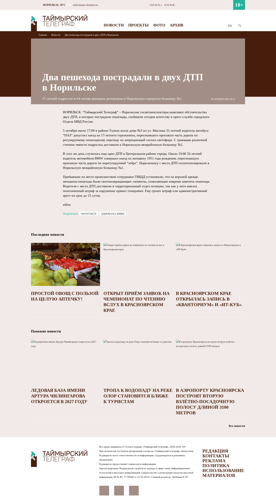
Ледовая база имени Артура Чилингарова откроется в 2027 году (59, 396)
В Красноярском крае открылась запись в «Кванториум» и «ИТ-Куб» (209, 299)
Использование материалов (223, 473)
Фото (159, 25)
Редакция (215, 451)
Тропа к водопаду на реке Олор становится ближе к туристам (138, 396)
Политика (215, 465)
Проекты (138, 25)
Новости (114, 25)
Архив (176, 25)
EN (230, 25)
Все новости (237, 425)
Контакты (215, 455)
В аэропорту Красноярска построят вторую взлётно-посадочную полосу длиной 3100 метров (210, 401)
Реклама (213, 460)
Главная (43, 34)
